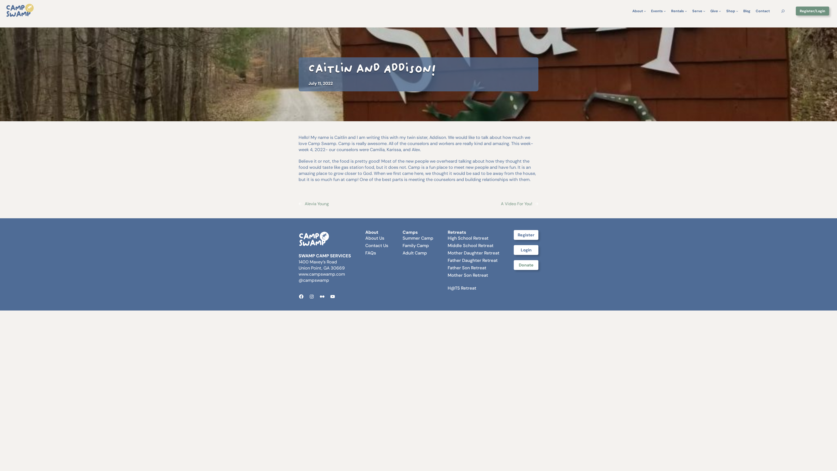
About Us (374, 238)
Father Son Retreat (467, 268)
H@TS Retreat (462, 288)
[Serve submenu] (704, 11)
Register (526, 235)
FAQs (370, 253)
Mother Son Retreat (468, 275)
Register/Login (812, 11)
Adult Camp (415, 253)
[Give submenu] (720, 11)
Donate (526, 265)
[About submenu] (645, 11)
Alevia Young (317, 203)
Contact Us (376, 245)
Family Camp (416, 245)
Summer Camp (418, 238)
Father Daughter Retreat (473, 260)
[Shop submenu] (737, 11)
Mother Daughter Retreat (473, 253)
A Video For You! (516, 203)
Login (526, 250)
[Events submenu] (665, 11)
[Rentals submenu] (686, 11)
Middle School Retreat (470, 245)
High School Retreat (468, 238)
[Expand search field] (783, 11)
